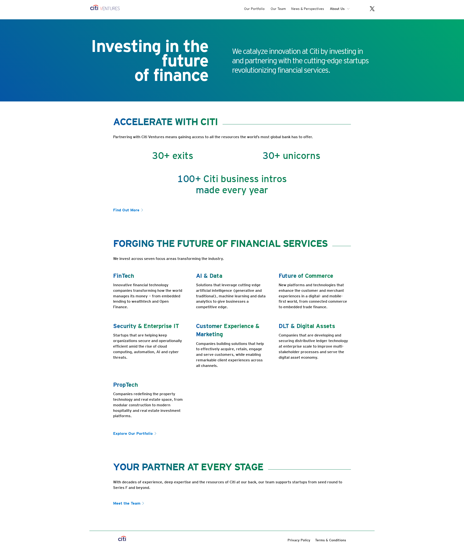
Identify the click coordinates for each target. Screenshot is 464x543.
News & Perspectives (307, 9)
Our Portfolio (254, 9)
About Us (337, 9)
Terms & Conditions (330, 540)
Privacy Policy (299, 540)
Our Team (278, 9)
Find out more (126, 210)
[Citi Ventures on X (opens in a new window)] (370, 9)
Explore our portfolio (133, 433)
